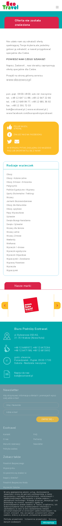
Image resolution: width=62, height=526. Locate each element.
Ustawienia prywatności (36, 519)
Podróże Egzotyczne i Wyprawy (20, 190)
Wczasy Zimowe (14, 236)
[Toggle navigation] (57, 7)
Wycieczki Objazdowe (16, 255)
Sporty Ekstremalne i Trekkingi (20, 194)
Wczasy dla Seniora (15, 228)
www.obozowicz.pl (18, 79)
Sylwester (11, 217)
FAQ (35, 434)
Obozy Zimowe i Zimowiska (19, 182)
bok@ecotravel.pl (23, 375)
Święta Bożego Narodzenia (18, 220)
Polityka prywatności (13, 519)
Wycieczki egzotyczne (16, 251)
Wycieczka (11, 266)
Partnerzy (37, 439)
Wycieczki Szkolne (11, 487)
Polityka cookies (10, 449)
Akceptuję (48, 522)
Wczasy (10, 197)
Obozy (9, 174)
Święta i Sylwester (15, 224)
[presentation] (4, 305)
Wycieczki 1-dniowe (15, 247)
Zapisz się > (47, 419)
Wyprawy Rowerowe (15, 263)
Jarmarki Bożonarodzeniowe (19, 201)
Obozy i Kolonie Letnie (16, 178)
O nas (6, 439)
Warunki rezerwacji (11, 444)
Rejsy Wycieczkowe (15, 213)
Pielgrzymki (12, 186)
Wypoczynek (12, 270)
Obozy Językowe (14, 209)
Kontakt (6, 434)
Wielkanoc (11, 243)
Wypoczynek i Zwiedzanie (18, 259)
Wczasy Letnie (13, 232)
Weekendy (11, 240)
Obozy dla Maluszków (17, 205)
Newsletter (38, 444)
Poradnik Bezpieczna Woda (15, 483)
